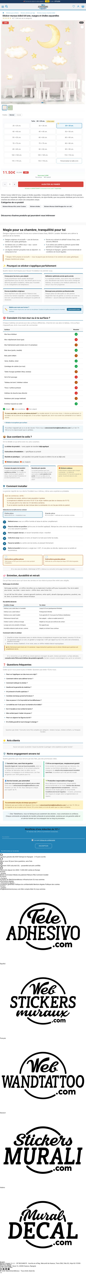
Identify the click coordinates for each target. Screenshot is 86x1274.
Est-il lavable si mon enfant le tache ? (19, 709)
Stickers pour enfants (12, 13)
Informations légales (7, 883)
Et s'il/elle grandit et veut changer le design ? (22, 722)
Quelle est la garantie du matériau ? (18, 687)
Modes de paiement (20, 875)
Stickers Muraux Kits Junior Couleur (14, 206)
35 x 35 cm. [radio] (65, 124)
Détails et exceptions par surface (16, 422)
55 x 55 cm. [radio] (16, 137)
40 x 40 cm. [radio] (16, 131)
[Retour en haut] (1, 1273)
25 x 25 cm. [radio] (17, 125)
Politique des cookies (52, 884)
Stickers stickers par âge (28, 13)
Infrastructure (27, 879)
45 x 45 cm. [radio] (43, 131)
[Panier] (83, 6)
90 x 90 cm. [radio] (43, 149)
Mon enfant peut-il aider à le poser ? (19, 713)
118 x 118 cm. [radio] (43, 161)
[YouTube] (9, 1269)
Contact (3, 887)
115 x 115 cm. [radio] (17, 161)
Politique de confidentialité (47, 840)
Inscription (43, 846)
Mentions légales (39, 884)
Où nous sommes (38, 879)
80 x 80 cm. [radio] (69, 143)
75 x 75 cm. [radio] (43, 143)
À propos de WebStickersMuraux (11, 879)
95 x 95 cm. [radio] (69, 149)
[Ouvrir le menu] (4, 7)
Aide (31, 889)
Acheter (3, 873)
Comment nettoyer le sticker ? (17, 683)
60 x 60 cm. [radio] (43, 137)
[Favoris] (74, 6)
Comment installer (42, 875)
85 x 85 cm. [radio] (16, 149)
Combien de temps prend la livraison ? (20, 696)
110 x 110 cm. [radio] (69, 155)
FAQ (34, 875)
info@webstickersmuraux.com (10, 889)
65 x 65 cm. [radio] (69, 137)
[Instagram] (1, 1269)
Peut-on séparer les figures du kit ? (18, 717)
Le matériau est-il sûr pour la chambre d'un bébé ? (24, 704)
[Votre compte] (78, 6)
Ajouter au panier (51, 184)
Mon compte (25, 889)
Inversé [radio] (19, 115)
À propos (4, 878)
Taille (42, 121)
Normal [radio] (12, 115)
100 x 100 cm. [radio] (17, 155)
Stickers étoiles (35, 206)
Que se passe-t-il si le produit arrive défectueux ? (24, 700)
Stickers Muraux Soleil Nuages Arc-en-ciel (58, 206)
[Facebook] (4, 1269)
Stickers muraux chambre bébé (46, 13)
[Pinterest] (6, 1269)
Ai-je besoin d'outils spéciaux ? (17, 691)
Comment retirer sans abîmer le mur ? (19, 678)
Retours (30, 875)
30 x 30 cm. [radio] (43, 125)
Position (5, 115)
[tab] (4, 107)
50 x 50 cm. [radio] (69, 131)
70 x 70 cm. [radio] (17, 143)
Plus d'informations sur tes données (10, 851)
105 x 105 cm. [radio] (43, 155)
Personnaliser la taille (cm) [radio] (69, 161)
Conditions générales (7, 884)
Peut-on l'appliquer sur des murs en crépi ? (21, 674)
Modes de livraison (6, 875)
